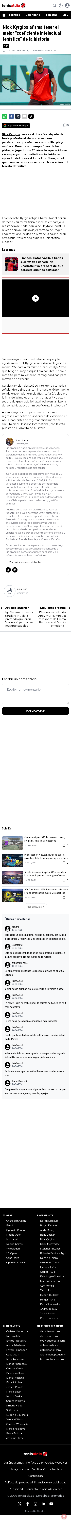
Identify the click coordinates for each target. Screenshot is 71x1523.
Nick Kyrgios (11, 134)
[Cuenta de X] (20, 1504)
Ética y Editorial (19, 1469)
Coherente (17, 945)
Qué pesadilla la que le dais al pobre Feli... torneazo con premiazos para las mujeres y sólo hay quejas (35, 1091)
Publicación (35, 710)
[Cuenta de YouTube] (51, 1504)
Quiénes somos (14, 1462)
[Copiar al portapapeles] (31, 116)
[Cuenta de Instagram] (35, 1504)
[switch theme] (60, 5)
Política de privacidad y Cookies (46, 1462)
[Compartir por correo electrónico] (24, 116)
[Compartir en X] (17, 116)
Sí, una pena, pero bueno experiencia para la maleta (31, 1021)
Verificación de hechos (47, 1469)
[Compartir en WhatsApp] (4, 116)
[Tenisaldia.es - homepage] (13, 5)
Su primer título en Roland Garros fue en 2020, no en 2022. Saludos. (35, 972)
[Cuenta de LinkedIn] (43, 1504)
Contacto (32, 1489)
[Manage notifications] (64, 1516)
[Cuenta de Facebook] (28, 1504)
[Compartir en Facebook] (11, 116)
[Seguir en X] (8, 570)
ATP (6, 46)
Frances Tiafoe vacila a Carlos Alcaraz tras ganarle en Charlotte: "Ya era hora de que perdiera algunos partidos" (41, 264)
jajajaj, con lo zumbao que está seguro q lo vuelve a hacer (34, 989)
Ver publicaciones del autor (25, 562)
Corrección (35, 1475)
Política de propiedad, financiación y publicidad (35, 1482)
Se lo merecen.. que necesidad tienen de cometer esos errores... (35, 1073)
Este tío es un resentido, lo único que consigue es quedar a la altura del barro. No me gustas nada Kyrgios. (35, 954)
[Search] (54, 5)
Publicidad (16, 1489)
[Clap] (9, 591)
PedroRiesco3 (19, 1081)
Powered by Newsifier (35, 1511)
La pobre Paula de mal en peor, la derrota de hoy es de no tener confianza (35, 1005)
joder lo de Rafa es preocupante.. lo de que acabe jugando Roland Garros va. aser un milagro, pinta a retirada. (35, 1055)
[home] (4, 15)
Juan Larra (16, 50)
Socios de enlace (51, 1489)
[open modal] (67, 5)
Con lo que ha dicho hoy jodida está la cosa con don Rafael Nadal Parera (35, 1037)
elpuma (15, 926)
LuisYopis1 (17, 981)
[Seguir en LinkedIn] (15, 570)
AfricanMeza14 (20, 963)
